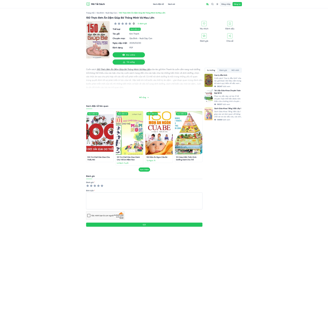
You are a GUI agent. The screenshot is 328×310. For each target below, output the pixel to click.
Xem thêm (144, 169)
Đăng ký (237, 4)
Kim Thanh (134, 33)
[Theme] (217, 4)
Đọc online (130, 55)
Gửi (144, 224)
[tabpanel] (223, 97)
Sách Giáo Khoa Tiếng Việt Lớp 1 (227, 108)
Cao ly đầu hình (220, 75)
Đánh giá (90, 182)
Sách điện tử (158, 4)
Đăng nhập (225, 4)
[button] (208, 4)
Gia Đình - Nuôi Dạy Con (140, 38)
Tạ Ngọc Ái (150, 160)
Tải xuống (131, 62)
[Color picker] (208, 4)
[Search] (212, 4)
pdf (131, 47)
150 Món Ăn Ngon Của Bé (156, 157)
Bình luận (90, 190)
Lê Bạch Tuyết (123, 163)
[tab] (211, 70)
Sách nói (171, 4)
